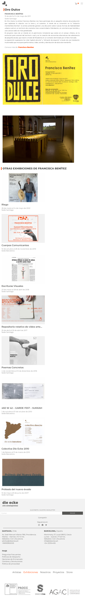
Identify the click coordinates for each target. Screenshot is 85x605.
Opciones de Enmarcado (12, 559)
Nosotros (45, 572)
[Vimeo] (46, 525)
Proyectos (58, 572)
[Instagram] (39, 525)
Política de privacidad (11, 564)
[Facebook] (42, 525)
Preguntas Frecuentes (11, 555)
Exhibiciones (30, 572)
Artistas (16, 572)
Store (69, 572)
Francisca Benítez (26, 47)
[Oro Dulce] (42, 79)
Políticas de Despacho (11, 557)
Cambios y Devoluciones (12, 561)
